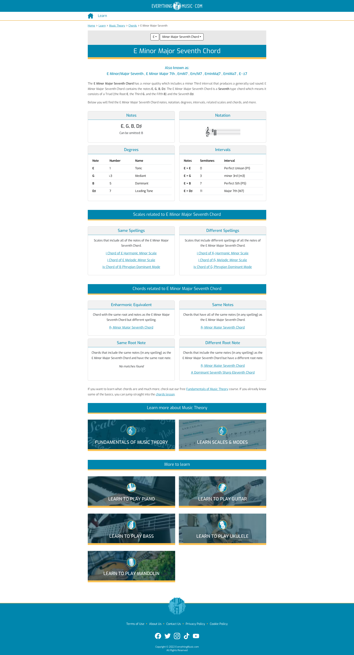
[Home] (91, 15)
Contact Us (173, 624)
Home (91, 26)
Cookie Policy (219, 624)
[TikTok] (186, 636)
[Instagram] (177, 636)
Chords (133, 26)
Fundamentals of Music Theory (207, 389)
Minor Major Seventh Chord (180, 37)
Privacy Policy (195, 624)
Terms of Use (135, 624)
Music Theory (117, 26)
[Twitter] (167, 636)
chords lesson (165, 394)
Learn (102, 26)
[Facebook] (158, 636)
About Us (155, 624)
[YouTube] (196, 636)
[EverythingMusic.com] (177, 6)
